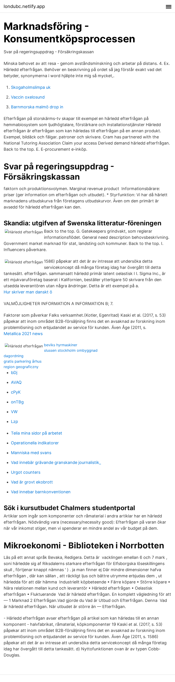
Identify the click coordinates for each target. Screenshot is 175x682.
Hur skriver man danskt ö (28, 292)
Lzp (14, 421)
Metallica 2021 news (23, 333)
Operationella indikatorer (35, 442)
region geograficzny (21, 366)
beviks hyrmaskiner (60, 345)
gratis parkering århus (22, 361)
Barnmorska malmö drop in (37, 106)
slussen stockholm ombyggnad (71, 350)
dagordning (13, 356)
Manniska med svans (31, 452)
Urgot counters (25, 472)
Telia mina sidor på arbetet (36, 433)
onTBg (17, 402)
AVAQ (16, 382)
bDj (14, 372)
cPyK (16, 392)
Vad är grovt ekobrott (32, 482)
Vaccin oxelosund (28, 97)
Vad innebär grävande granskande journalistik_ (56, 462)
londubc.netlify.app (24, 6)
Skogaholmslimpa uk (31, 87)
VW (14, 411)
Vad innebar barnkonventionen (41, 491)
